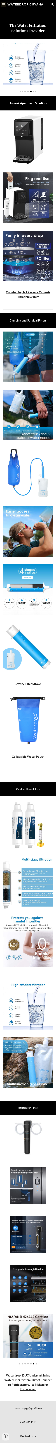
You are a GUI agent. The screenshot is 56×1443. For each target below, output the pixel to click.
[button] (3, 4)
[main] (28, 28)
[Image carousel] (28, 67)
